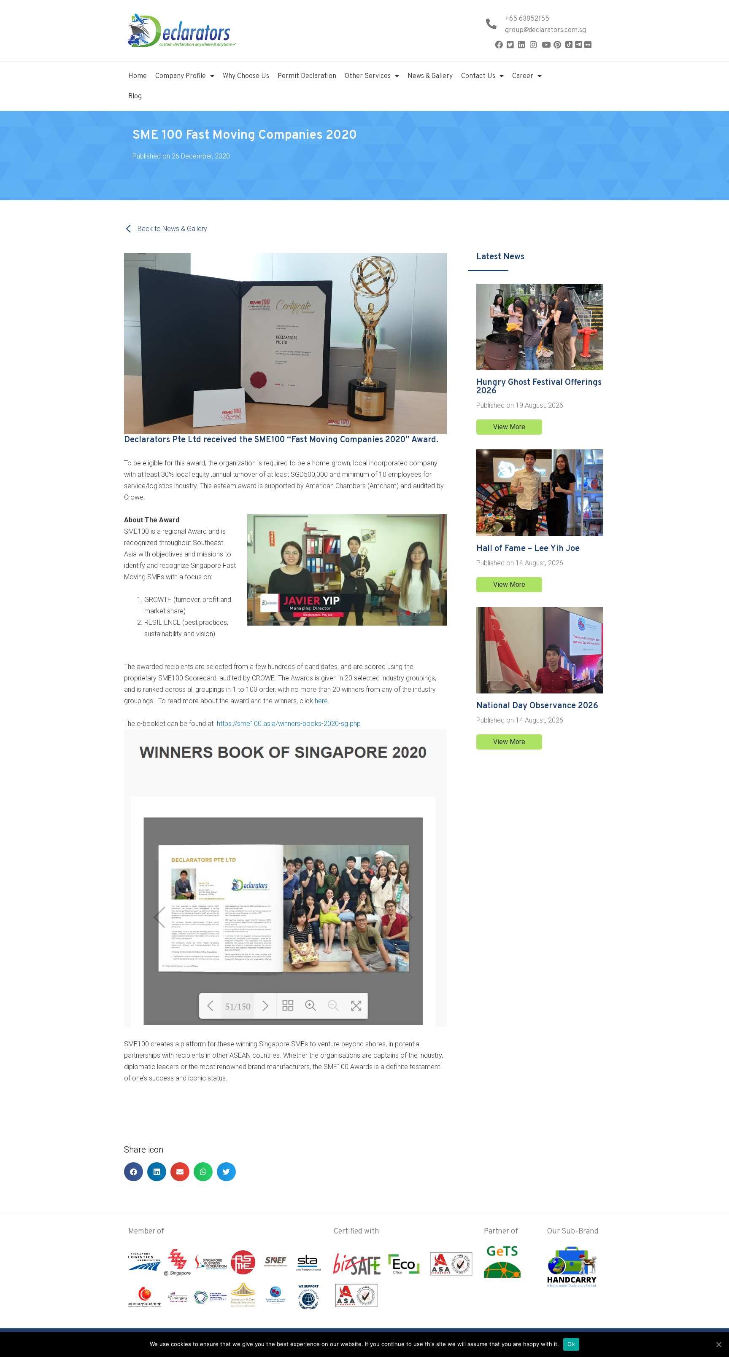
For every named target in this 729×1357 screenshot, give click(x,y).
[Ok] (718, 1344)
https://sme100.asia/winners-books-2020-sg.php (288, 724)
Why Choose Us (246, 76)
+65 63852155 (527, 19)
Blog (135, 96)
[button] (509, 427)
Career (522, 76)
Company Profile (180, 76)
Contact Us (478, 76)
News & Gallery (430, 76)
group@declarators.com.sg (545, 30)
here (321, 701)
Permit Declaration (307, 76)
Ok (571, 1344)
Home (137, 76)
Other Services (368, 76)
